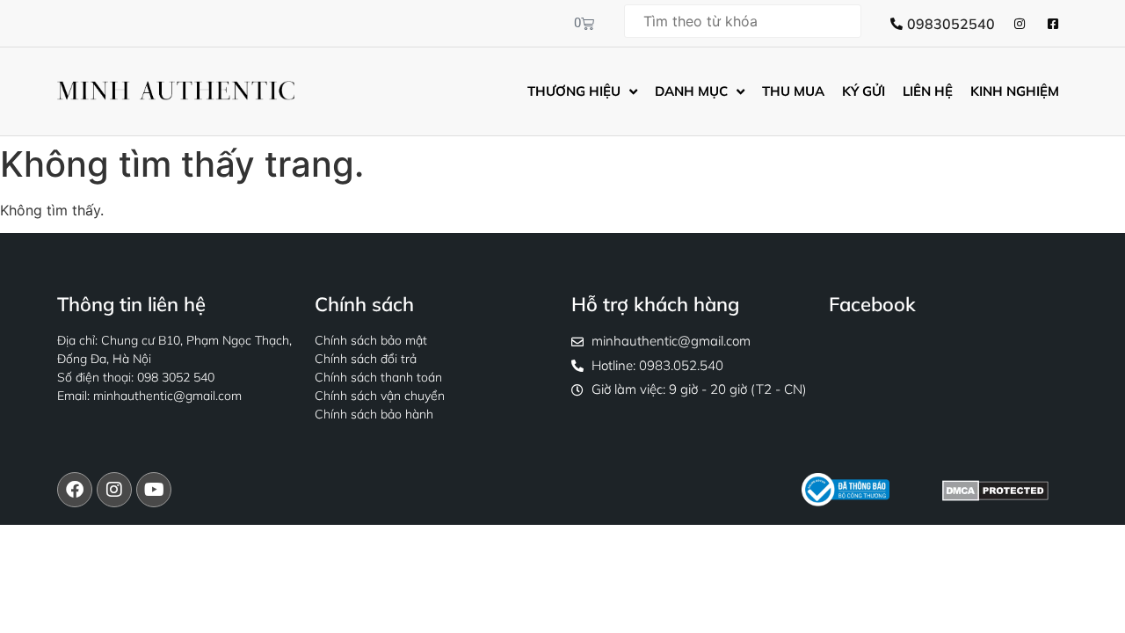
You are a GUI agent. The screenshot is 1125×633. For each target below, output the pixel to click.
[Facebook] (74, 489)
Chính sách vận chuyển (380, 396)
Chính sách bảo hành (374, 414)
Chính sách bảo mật (371, 340)
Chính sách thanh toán (378, 377)
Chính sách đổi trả (366, 359)
